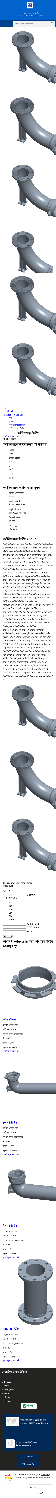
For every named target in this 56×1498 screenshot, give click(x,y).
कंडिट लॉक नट (9, 1019)
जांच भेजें (9, 411)
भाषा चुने (40, 1493)
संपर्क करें (7, 1397)
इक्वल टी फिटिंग (10, 1122)
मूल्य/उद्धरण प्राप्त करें (11, 436)
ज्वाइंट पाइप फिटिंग (11, 1328)
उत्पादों (11, 421)
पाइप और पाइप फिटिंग (17, 424)
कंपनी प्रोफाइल (9, 1389)
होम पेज (6, 1385)
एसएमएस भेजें (30, 1464)
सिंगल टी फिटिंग (10, 1225)
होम (10, 418)
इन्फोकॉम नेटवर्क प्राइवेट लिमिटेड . (26, 1477)
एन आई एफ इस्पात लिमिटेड (30, 14)
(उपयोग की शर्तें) (45, 1475)
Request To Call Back (13, 414)
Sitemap (8, 1401)
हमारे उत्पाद (8, 1393)
